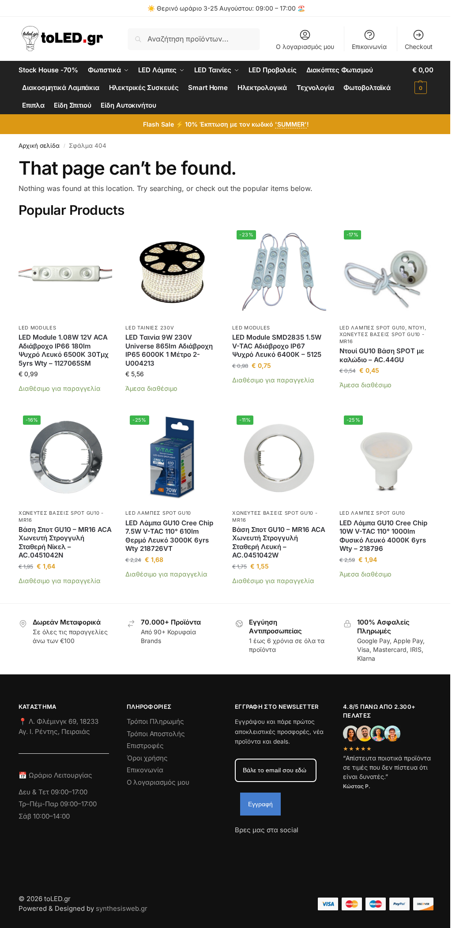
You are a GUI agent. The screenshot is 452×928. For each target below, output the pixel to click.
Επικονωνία (145, 770)
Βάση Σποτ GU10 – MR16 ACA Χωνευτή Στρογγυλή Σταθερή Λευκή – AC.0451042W (278, 542)
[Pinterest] (321, 846)
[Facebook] (239, 846)
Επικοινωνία (369, 46)
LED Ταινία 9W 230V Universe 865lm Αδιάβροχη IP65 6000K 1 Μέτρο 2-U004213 (169, 350)
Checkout (419, 46)
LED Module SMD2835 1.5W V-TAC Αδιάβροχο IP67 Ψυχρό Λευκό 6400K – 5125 (276, 346)
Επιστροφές (145, 745)
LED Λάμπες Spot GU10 (372, 328)
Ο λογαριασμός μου (305, 46)
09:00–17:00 (69, 792)
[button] (422, 79)
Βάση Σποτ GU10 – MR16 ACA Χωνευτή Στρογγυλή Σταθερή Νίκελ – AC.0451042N (65, 542)
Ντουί (416, 328)
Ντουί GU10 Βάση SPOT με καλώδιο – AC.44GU (381, 355)
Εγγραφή (260, 804)
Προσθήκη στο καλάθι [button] (65, 402)
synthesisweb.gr (121, 908)
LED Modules (37, 328)
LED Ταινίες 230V (149, 328)
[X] (289, 846)
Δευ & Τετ (35, 792)
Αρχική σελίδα (39, 145)
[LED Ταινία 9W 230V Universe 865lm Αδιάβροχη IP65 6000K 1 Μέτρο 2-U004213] (172, 272)
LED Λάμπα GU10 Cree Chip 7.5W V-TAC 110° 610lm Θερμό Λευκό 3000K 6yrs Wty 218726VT (169, 536)
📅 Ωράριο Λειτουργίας (55, 775)
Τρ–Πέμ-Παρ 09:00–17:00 (58, 804)
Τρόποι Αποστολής (156, 734)
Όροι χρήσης (147, 758)
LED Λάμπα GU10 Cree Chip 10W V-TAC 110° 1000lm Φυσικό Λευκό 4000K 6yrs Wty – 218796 (383, 536)
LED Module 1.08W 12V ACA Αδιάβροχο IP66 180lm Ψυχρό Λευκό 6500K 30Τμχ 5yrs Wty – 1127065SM (64, 350)
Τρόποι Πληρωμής (155, 721)
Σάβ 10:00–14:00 (44, 816)
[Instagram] (257, 846)
